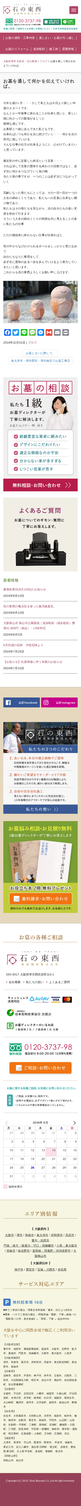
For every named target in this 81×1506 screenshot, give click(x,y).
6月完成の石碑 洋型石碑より (23, 645)
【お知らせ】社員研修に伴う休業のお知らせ (32, 661)
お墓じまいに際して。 (40, 353)
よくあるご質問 (59, 982)
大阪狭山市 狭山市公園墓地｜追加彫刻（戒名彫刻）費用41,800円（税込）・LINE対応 (39, 625)
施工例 (53, 49)
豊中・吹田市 (40, 1240)
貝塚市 (10, 1250)
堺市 (19, 1235)
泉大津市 (42, 1235)
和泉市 (29, 1235)
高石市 (69, 1235)
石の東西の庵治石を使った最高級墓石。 (29, 606)
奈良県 (62, 1269)
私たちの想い (35, 982)
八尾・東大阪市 (66, 1245)
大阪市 (9, 1235)
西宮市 (30, 1269)
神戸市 (19, 1269)
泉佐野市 (24, 1250)
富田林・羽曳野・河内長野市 (51, 1250)
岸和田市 (57, 1235)
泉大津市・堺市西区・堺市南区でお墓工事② (40, 360)
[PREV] (7, 1122)
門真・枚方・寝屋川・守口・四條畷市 (29, 1245)
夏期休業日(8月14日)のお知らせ (24, 589)
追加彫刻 (39, 49)
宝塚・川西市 (46, 1269)
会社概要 (15, 982)
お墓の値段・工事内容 (20, 37)
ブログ (32, 342)
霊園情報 (68, 49)
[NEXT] (74, 1122)
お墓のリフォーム (17, 49)
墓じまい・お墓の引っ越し (56, 37)
